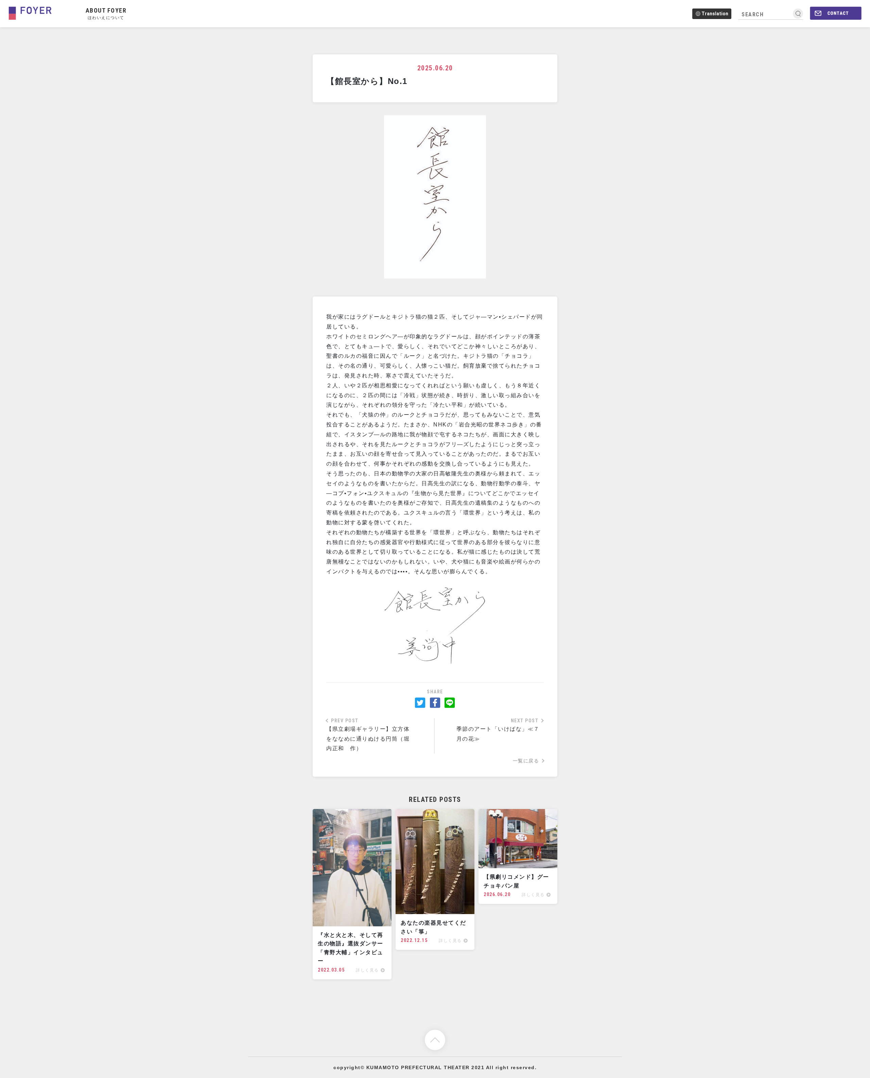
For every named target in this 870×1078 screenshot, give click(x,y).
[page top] (435, 1039)
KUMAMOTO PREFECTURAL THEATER (418, 1067)
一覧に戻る (526, 760)
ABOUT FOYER (106, 13)
